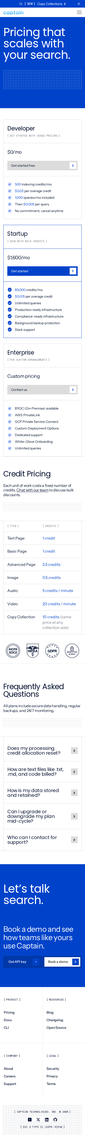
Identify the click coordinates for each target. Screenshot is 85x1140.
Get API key (17, 962)
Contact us (19, 390)
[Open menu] (78, 12)
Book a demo (58, 962)
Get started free (23, 165)
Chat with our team (32, 490)
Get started (19, 271)
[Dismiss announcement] (79, 4)
